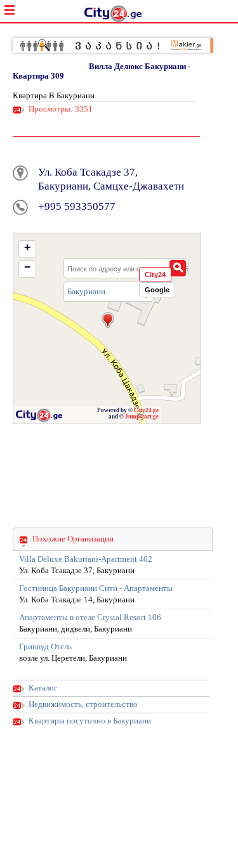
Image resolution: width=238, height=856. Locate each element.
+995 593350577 (77, 206)
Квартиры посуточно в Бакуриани (90, 721)
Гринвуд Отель (45, 646)
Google (157, 290)
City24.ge (146, 410)
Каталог (43, 688)
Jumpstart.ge (142, 416)
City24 (155, 274)
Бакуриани (86, 291)
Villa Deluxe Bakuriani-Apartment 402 (85, 559)
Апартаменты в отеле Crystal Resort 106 (90, 617)
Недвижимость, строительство (83, 704)
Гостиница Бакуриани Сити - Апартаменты (96, 588)
